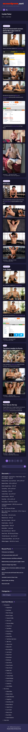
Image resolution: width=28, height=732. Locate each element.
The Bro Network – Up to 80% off (9, 536)
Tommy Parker (9, 675)
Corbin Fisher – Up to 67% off (8, 494)
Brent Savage (9, 612)
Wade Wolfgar (9, 678)
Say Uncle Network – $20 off (8, 530)
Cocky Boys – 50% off (7, 491)
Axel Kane (8, 610)
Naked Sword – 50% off (7, 517)
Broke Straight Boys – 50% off (9, 486)
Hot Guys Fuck (15, 126)
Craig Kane (8, 699)
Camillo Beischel (10, 696)
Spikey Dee (8, 670)
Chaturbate (5, 97)
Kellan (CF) (8, 647)
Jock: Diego (7, 269)
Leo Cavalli (8, 709)
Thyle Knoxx (9, 673)
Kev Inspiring (9, 649)
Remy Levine (9, 712)
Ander (6, 454)
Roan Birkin (8, 715)
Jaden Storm (9, 707)
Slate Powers (9, 665)
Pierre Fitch (9, 654)
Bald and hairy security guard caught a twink (13, 561)
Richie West (9, 657)
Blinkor (16, 95)
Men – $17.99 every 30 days (8, 508)
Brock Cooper (9, 615)
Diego (12, 340)
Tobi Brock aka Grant (11, 639)
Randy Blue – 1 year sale (7, 528)
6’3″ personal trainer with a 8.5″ (10, 555)
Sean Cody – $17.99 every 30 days (10, 533)
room (23, 315)
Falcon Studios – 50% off (8, 496)
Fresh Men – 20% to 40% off (8, 499)
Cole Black (8, 628)
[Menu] (6, 9)
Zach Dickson (9, 681)
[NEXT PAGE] (21, 461)
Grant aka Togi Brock (15, 175)
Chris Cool (8, 620)
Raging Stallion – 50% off (8, 525)
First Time (6, 402)
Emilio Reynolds (9, 701)
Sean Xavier (9, 662)
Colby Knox (9, 626)
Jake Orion (8, 641)
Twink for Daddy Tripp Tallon (9, 564)
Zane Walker (9, 686)
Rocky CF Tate (17, 396)
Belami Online (9, 694)
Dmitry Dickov (9, 631)
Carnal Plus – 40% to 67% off (8, 488)
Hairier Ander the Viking (8, 580)
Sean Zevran (9, 667)
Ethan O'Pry (9, 636)
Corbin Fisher (20, 48)
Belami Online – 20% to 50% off (9, 483)
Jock (5, 345)
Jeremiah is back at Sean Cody (9, 577)
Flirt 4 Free (6, 688)
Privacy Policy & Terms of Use (14, 728)
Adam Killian (9, 691)
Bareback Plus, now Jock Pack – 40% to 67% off (13, 480)
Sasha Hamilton (10, 717)
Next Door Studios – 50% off (8, 520)
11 (17, 460)
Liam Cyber (9, 652)
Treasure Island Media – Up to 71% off (10, 538)
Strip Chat (6, 720)
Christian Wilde (9, 623)
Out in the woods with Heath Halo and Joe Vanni (12, 573)
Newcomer (6, 25)
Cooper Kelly (10, 454)
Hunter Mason (9, 704)
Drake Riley (8, 633)
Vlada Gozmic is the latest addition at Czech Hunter (13, 568)
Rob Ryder (8, 660)
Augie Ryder (9, 607)
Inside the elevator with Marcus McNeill (12, 558)
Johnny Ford (9, 644)
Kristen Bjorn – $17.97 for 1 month (9, 501)
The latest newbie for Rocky (12, 348)
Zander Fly (8, 683)
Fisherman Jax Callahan (8, 552)
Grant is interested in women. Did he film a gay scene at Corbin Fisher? (13, 30)
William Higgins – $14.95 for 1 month (10, 541)
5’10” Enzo (6, 184)
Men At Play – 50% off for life (9, 515)
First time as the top (10, 405)
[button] (21, 461)
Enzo (12, 261)
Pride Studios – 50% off (7, 523)
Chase (6, 396)
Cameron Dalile (9, 618)
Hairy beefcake (5, 583)
